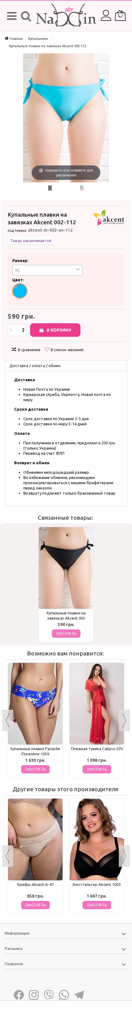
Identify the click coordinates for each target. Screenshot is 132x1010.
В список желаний (67, 349)
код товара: (17, 230)
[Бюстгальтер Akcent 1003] (96, 839)
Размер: (20, 260)
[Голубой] (20, 291)
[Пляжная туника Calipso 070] (96, 704)
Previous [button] (7, 720)
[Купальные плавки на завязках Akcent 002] (66, 568)
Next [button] (124, 720)
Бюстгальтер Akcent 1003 (97, 884)
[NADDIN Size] (66, 16)
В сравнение (29, 349)
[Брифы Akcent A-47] (35, 839)
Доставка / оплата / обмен (35, 365)
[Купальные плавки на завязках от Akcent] (50, 188)
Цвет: (18, 280)
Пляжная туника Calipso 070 (97, 748)
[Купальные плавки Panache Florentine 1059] (35, 704)
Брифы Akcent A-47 (35, 884)
